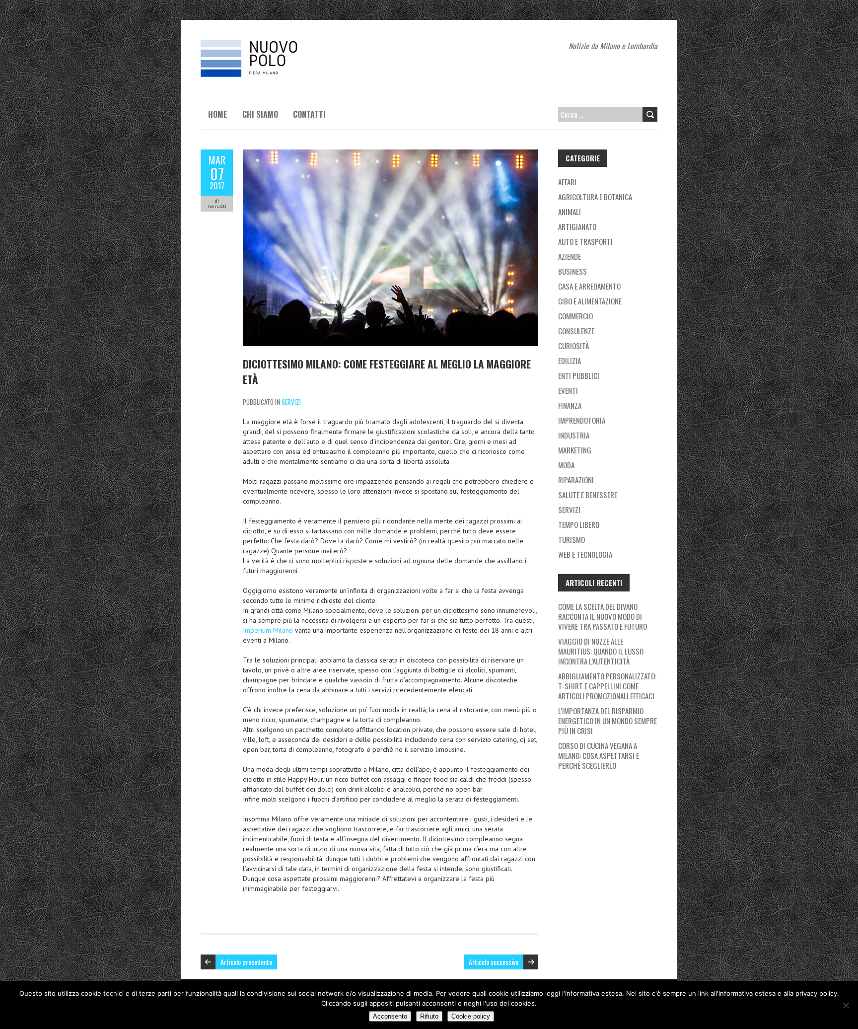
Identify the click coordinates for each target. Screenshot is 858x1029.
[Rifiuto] (846, 1005)
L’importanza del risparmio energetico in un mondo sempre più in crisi (607, 720)
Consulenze (576, 330)
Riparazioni (576, 479)
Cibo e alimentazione (590, 300)
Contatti (309, 114)
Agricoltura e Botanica (595, 196)
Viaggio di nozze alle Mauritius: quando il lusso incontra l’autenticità (601, 651)
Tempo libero (578, 524)
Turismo (571, 539)
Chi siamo (260, 114)
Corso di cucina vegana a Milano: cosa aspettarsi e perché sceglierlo (598, 755)
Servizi (291, 402)
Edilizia (569, 360)
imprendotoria (581, 420)
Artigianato (577, 226)
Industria (573, 435)
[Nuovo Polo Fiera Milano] (275, 44)
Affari (567, 181)
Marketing (574, 449)
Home (217, 114)
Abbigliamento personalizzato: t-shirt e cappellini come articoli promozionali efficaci (607, 685)
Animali (569, 211)
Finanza (569, 405)
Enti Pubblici (578, 375)
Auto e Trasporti (585, 241)
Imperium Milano (268, 630)
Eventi (568, 390)
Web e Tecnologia (585, 554)
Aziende (569, 256)
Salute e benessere (587, 494)
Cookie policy (470, 1016)
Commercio (575, 315)
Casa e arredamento (589, 286)
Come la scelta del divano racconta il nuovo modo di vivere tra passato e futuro (602, 616)
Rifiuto (429, 1016)
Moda (566, 464)
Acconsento (390, 1016)
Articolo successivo (493, 961)
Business (572, 271)
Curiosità (573, 345)
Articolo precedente (246, 961)
